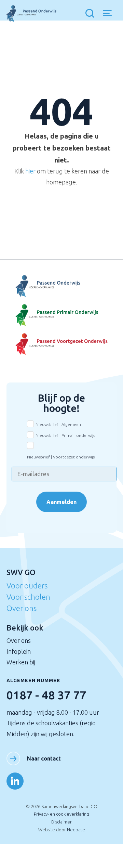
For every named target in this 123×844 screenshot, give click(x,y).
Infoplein (18, 651)
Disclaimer (61, 821)
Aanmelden (61, 502)
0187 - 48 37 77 (46, 694)
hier (30, 171)
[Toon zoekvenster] (91, 14)
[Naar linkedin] (15, 781)
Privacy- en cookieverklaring (61, 813)
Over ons (21, 608)
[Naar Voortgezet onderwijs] (61, 344)
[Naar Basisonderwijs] (61, 315)
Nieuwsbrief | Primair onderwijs (65, 435)
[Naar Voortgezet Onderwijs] (61, 286)
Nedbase (76, 829)
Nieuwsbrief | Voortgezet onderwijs (61, 457)
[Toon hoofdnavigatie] (110, 14)
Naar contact (44, 758)
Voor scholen (28, 597)
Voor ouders (26, 585)
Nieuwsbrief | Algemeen (58, 424)
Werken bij (20, 662)
